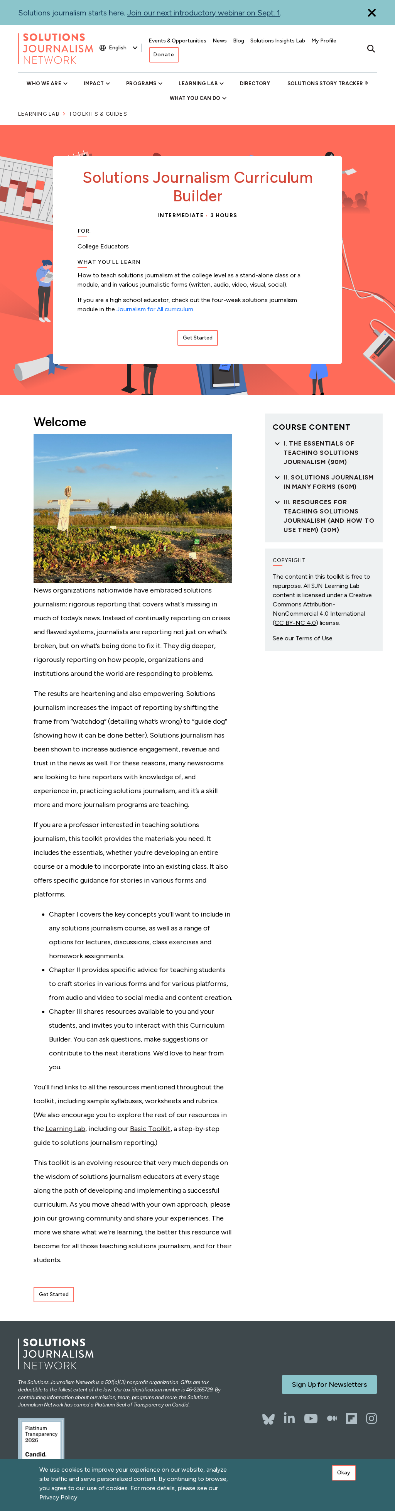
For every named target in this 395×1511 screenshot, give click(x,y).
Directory (255, 83)
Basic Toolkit (150, 1128)
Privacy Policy (58, 1497)
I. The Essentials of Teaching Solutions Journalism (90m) (321, 453)
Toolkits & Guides (98, 114)
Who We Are (44, 83)
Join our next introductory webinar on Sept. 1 (203, 12)
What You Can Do (195, 98)
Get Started (198, 337)
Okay (343, 1472)
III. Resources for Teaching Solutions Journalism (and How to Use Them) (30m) (329, 515)
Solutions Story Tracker (325, 83)
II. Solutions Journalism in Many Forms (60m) (329, 482)
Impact (94, 83)
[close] (371, 12)
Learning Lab (198, 83)
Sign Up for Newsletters (329, 1384)
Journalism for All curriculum (154, 309)
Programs (141, 83)
